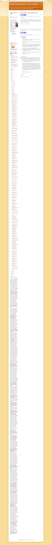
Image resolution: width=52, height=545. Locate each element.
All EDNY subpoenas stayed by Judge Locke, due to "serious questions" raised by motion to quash (14, 60)
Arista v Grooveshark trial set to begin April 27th (14, 67)
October (13, 84)
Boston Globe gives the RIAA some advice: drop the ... (15, 266)
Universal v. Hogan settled (15, 176)
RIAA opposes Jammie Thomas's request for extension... (14, 227)
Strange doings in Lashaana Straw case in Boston (15, 109)
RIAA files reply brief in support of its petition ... (15, 268)
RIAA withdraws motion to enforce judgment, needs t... (15, 220)
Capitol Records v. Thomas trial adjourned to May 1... (15, 213)
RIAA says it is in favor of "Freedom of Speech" (15, 244)
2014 (11, 75)
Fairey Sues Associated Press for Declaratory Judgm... (14, 204)
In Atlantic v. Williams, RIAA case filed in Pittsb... (14, 131)
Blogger (32, 539)
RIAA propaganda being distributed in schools (14, 172)
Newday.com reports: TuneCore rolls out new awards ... (15, 117)
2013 (11, 76)
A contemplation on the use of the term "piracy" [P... (15, 139)
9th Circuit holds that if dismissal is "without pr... (14, 190)
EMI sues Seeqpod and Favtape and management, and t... (14, 124)
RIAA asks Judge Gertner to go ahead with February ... (14, 150)
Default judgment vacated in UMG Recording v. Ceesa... (14, 208)
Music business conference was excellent (15, 154)
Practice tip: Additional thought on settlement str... (14, 249)
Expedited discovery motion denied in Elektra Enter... (14, 188)
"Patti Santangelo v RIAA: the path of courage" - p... (15, 98)
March (12, 92)
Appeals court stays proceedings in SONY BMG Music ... (14, 165)
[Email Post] (33, 34)
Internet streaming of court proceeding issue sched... (15, 160)
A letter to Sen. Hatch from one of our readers (15, 224)
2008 (11, 271)
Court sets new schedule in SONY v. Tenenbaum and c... (15, 134)
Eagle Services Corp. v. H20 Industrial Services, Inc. (13, 524)
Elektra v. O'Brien (12, 317)
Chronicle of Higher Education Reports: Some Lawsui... (14, 247)
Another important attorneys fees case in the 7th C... (15, 145)
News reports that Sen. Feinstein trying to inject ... (15, 178)
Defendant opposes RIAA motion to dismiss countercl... (14, 261)
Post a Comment (23, 73)
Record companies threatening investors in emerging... (15, 111)
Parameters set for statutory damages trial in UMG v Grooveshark (14, 63)
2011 (11, 78)
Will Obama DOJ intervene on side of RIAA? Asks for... (15, 168)
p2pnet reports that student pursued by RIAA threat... (15, 170)
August (13, 86)
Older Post (40, 75)
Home (31, 75)
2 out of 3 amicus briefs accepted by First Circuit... (14, 181)
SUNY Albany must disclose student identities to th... (14, 156)
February (13, 93)
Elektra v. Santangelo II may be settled (14, 113)
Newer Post (22, 75)
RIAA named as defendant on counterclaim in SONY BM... (15, 104)
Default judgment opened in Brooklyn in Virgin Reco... (14, 95)
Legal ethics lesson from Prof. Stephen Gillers (14, 115)
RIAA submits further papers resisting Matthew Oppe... (15, 102)
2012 (11, 77)
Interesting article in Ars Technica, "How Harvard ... (14, 256)
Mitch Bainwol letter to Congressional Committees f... (14, 231)
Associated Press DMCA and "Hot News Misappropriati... (14, 120)
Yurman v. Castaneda (12, 493)
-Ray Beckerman (12, 30)
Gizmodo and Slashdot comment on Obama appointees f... (14, 236)
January (13, 270)
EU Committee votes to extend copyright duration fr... (14, 186)
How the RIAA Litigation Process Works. (14, 99)
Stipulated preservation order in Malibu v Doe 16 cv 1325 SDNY (14, 57)
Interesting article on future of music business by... (15, 152)
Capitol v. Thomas (14, 506)
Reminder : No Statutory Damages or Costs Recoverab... (14, 175)
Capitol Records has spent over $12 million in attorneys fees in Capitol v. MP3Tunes (14, 65)
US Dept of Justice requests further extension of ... (15, 121)
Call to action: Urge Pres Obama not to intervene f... (15, 141)
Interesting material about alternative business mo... (14, 195)
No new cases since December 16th (14, 206)
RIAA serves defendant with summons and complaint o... (14, 252)
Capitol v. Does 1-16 (12, 433)
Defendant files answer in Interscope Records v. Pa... (14, 198)
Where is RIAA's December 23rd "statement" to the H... (14, 242)
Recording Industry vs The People (24, 4)
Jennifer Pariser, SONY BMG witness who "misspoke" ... (14, 264)
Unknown (23, 56)
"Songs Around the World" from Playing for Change (15, 193)
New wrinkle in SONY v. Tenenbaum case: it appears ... (14, 126)
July (12, 87)
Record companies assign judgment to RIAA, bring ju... (14, 234)
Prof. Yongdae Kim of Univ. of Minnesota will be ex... (15, 183)
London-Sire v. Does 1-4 (13, 341)
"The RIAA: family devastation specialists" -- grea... (15, 254)
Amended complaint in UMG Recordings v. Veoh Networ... (14, 229)
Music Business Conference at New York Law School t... (15, 159)
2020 (11, 70)
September (13, 85)
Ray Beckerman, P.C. (36, 8)
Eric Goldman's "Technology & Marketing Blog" (14, 200)
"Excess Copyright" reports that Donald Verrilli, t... (15, 240)
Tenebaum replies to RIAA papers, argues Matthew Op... (15, 136)
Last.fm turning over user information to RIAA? (14, 143)
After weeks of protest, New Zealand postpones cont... (15, 129)
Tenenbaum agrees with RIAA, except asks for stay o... (14, 148)
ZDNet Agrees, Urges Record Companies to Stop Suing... (14, 107)
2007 (11, 272)
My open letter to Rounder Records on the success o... (15, 211)
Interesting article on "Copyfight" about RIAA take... (14, 217)
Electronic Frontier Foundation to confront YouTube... (15, 259)
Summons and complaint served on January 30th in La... (14, 222)
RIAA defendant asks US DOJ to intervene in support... (14, 163)
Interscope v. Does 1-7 (12, 412)
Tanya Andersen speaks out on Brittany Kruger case (15, 238)
